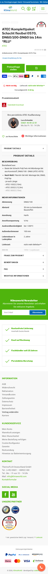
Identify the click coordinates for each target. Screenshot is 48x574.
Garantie (5, 446)
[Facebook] (5, 494)
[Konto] (28, 9)
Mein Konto (7, 429)
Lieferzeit (39, 537)
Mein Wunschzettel (10, 436)
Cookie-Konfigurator (11, 443)
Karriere (5, 415)
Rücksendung (8, 450)
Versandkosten (8, 394)
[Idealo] (15, 510)
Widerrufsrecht (8, 387)
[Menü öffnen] (43, 9)
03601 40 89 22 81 (29, 123)
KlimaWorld (17, 570)
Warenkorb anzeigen (11, 432)
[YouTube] (13, 494)
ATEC (4, 46)
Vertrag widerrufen (10, 412)
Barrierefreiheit (8, 408)
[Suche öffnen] (23, 9)
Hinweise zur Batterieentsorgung (16, 453)
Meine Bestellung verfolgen (14, 439)
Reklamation (7, 391)
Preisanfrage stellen (13, 68)
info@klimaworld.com (17, 476)
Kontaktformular (9, 479)
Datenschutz (7, 401)
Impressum (7, 405)
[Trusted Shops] (6, 510)
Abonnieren (37, 312)
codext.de (37, 570)
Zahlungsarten (8, 398)
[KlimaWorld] (24, 522)
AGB (4, 384)
